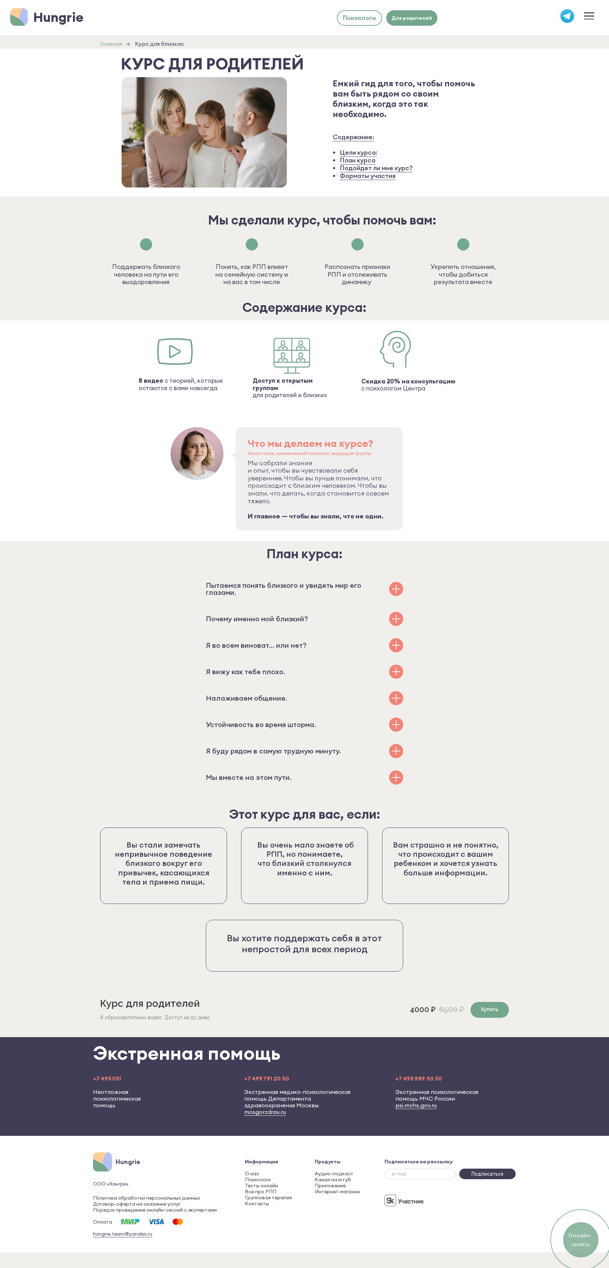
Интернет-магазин (337, 1191)
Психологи (258, 1179)
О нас (252, 1173)
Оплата (102, 1222)
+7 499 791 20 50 (266, 1078)
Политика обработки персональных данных (146, 1198)
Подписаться (487, 1174)
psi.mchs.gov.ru (416, 1105)
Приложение (330, 1185)
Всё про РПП (260, 1191)
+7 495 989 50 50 (418, 1078)
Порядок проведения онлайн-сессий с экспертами (155, 1210)
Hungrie (58, 17)
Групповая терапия (268, 1197)
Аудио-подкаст (334, 1173)
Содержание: (353, 137)
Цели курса (358, 152)
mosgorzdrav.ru (265, 1111)
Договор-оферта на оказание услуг (136, 1204)
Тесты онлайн (261, 1185)
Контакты (257, 1203)
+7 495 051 (107, 1078)
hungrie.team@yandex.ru (122, 1234)
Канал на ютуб (333, 1179)
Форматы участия (367, 176)
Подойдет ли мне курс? (376, 168)
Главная (111, 44)
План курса (357, 160)
